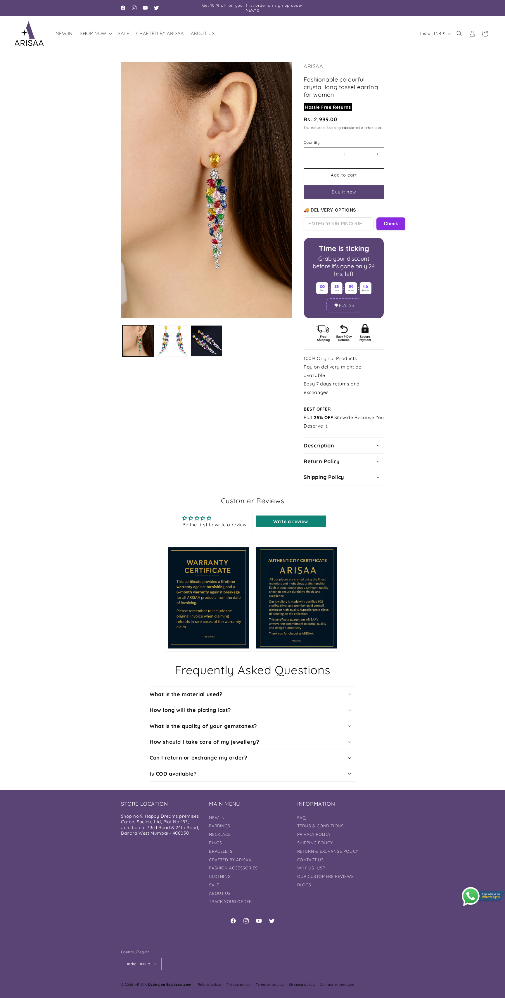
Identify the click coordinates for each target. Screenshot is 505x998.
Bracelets (220, 851)
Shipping (334, 128)
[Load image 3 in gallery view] (206, 341)
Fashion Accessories (233, 868)
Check (391, 223)
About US (220, 893)
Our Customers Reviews (325, 876)
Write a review (290, 521)
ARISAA (141, 985)
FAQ (301, 817)
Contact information (337, 985)
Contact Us (310, 859)
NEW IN (217, 817)
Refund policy (209, 985)
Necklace (220, 834)
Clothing (220, 876)
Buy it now (344, 192)
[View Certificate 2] (296, 597)
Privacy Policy (314, 834)
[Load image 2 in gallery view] (172, 341)
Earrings (219, 826)
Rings (215, 842)
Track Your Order (230, 901)
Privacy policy (238, 985)
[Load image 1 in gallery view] (138, 341)
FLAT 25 (346, 305)
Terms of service (269, 985)
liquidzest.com (178, 985)
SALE (214, 885)
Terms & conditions (320, 826)
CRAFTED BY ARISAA (230, 859)
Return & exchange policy (327, 851)
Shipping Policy (315, 842)
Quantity (311, 142)
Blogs (304, 885)
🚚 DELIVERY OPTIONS (330, 210)
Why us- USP (311, 868)
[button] (95, 33)
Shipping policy (302, 985)
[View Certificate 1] (208, 597)
